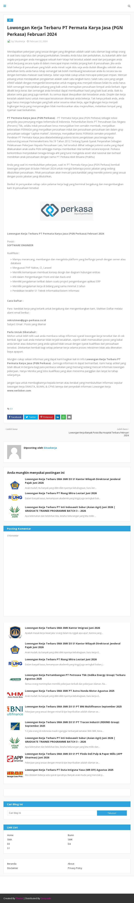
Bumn (71, 835)
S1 (11, 408)
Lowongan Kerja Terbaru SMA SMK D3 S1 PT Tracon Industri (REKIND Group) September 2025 (72, 723)
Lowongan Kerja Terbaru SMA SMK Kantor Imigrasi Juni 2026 (62, 627)
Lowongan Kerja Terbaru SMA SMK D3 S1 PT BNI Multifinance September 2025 (73, 706)
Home (10, 835)
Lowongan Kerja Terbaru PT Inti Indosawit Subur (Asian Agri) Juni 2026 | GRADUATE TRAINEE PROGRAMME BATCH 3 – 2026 (70, 739)
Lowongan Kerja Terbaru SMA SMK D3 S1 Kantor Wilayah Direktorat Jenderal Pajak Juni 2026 (72, 645)
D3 (8, 843)
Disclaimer (12, 868)
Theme (19, 898)
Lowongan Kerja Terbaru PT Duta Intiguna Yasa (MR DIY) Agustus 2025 (69, 769)
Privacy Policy (75, 868)
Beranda (11, 863)
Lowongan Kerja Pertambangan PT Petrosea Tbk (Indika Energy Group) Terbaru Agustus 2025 (75, 676)
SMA (9, 839)
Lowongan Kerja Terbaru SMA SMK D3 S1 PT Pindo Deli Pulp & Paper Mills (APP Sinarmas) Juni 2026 (73, 755)
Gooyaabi (46, 898)
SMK (70, 839)
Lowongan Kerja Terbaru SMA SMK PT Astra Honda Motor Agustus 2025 (69, 690)
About (71, 863)
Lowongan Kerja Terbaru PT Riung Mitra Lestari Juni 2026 (61, 493)
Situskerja (19, 41)
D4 (69, 843)
